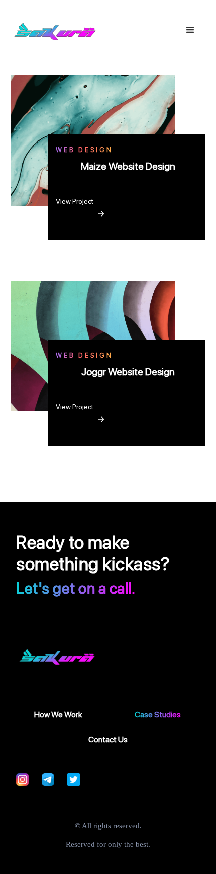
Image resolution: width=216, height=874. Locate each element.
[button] (190, 30)
